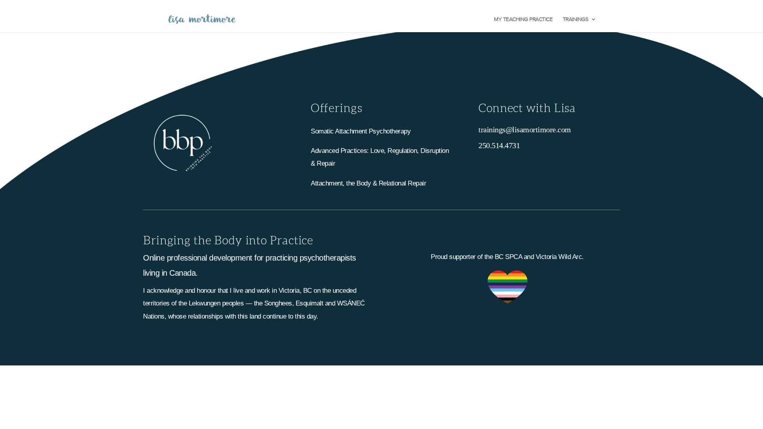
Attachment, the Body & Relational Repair (368, 183)
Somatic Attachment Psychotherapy (361, 131)
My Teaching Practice (523, 19)
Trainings (576, 19)
